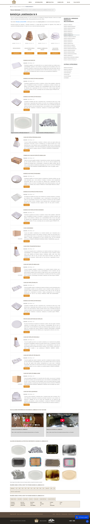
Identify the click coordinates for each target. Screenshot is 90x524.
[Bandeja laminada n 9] (23, 123)
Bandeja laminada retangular (70, 48)
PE (37, 488)
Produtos (50, 2)
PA (54, 488)
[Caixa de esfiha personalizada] (16, 147)
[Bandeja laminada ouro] (18, 475)
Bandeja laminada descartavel (70, 53)
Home (54, 514)
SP (25, 488)
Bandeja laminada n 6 (68, 33)
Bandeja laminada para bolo (69, 26)
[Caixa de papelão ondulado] (16, 274)
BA (40, 488)
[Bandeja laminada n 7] (35, 462)
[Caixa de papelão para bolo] (16, 347)
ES (22, 488)
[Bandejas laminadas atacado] (35, 475)
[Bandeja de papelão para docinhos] (16, 220)
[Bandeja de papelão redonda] (16, 183)
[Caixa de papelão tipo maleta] (16, 365)
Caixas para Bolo (67, 72)
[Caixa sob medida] (16, 238)
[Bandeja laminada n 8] (69, 475)
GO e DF (47, 488)
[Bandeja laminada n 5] (52, 462)
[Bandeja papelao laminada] (69, 462)
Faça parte (77, 2)
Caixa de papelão (67, 76)
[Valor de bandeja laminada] (18, 450)
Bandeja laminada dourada (69, 50)
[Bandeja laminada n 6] (52, 450)
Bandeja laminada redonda (69, 28)
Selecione (12, 488)
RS (34, 488)
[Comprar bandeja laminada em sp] (18, 462)
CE (43, 488)
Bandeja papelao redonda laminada (71, 57)
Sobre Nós (58, 514)
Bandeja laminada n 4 (68, 41)
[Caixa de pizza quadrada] (16, 401)
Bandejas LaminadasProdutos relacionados (71, 20)
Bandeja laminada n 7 (68, 31)
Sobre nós (60, 2)
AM (51, 488)
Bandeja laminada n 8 (68, 40)
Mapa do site (76, 514)
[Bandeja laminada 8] (35, 450)
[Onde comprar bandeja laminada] (69, 450)
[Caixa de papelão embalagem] (16, 383)
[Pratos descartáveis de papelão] (16, 329)
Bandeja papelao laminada (69, 45)
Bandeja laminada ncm (68, 43)
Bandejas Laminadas (68, 69)
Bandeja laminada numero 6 (69, 38)
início (30, 2)
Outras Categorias (70, 64)
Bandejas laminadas (68, 24)
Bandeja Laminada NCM (21, 21)
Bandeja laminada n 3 (68, 55)
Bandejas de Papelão (68, 67)
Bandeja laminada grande (69, 52)
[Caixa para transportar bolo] (16, 256)
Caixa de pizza (66, 74)
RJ (16, 488)
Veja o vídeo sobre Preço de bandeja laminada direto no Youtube (25, 432)
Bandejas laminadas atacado (70, 36)
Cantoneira (66, 77)
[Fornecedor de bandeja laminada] (52, 475)
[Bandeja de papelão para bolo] (16, 310)
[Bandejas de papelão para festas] (16, 202)
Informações (39, 2)
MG (19, 488)
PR (28, 488)
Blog (68, 2)
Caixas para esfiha (67, 71)
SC (31, 488)
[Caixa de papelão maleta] (16, 292)
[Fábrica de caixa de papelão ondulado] (16, 165)
